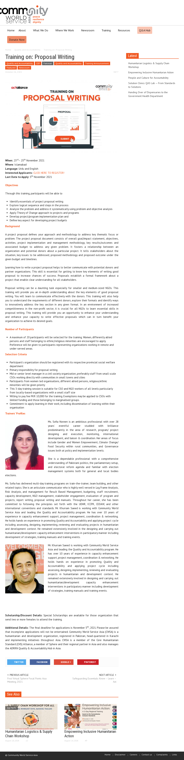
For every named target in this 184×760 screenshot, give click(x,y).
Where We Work (63, 31)
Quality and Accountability (20, 63)
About (21, 31)
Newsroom (86, 31)
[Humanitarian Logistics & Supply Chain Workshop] (31, 716)
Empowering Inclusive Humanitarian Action (151, 72)
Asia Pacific (11, 708)
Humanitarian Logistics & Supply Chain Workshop (28, 733)
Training (105, 31)
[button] (175, 30)
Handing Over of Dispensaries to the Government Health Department (148, 94)
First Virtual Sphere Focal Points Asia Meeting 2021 (27, 680)
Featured (11, 67)
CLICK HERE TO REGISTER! (48, 173)
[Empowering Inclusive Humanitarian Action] (90, 716)
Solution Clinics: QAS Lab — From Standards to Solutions (151, 85)
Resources (123, 31)
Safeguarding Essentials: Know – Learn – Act (94, 680)
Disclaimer (120, 754)
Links (174, 754)
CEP (38, 63)
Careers (133, 754)
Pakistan (47, 63)
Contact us (147, 754)
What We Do (39, 31)
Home (11, 30)
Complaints (162, 754)
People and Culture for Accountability (148, 77)
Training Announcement (97, 63)
